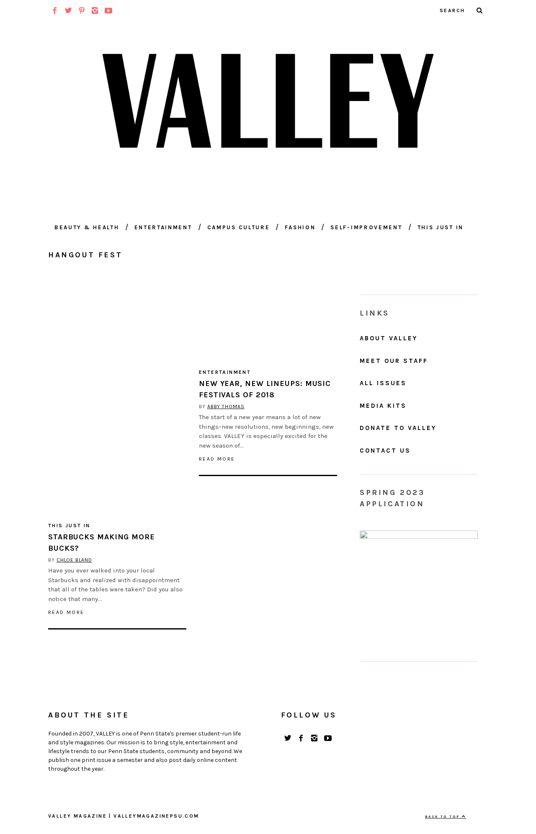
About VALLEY (388, 338)
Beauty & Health (86, 227)
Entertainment (163, 227)
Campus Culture (238, 227)
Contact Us (385, 450)
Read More (66, 612)
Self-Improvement (366, 227)
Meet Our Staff (394, 361)
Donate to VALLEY (398, 428)
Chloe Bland (74, 560)
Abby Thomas (226, 406)
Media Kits (383, 405)
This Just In (440, 227)
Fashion (300, 227)
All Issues (383, 383)
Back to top (443, 816)
